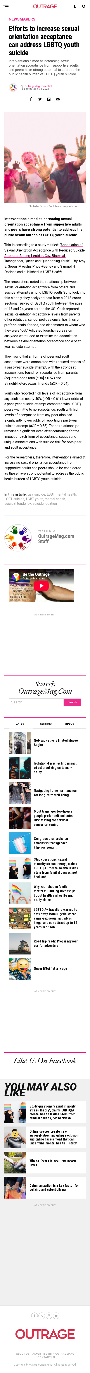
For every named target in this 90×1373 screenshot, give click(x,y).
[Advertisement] (45, 644)
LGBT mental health (61, 494)
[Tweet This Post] (40, 99)
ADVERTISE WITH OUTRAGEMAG (53, 1353)
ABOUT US (22, 1353)
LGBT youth (34, 499)
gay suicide (36, 494)
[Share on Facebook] (31, 99)
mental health (55, 499)
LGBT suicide (14, 499)
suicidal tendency (17, 503)
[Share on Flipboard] (49, 99)
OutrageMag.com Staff (38, 86)
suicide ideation (45, 503)
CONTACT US (46, 1357)
